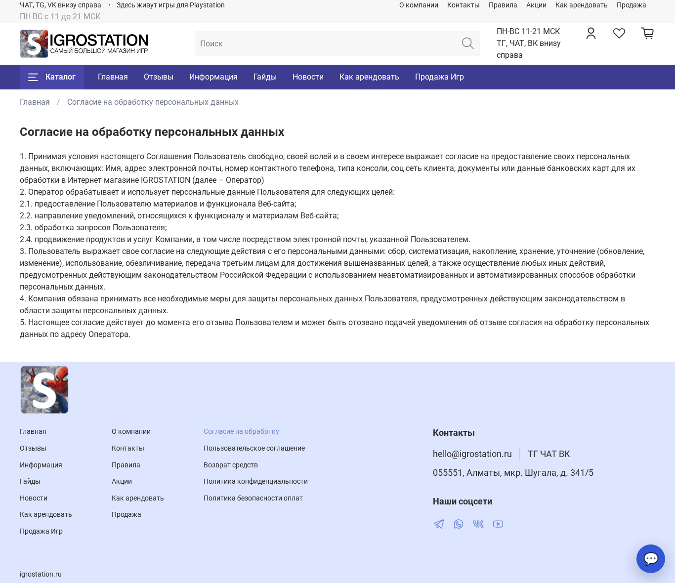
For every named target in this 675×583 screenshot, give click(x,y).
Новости (308, 77)
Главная (113, 77)
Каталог (60, 77)
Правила (503, 5)
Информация (213, 77)
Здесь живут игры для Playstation (171, 5)
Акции (536, 5)
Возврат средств (231, 465)
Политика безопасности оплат (253, 498)
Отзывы (158, 77)
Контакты (463, 5)
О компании (418, 5)
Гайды (265, 77)
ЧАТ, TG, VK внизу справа (60, 5)
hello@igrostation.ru (472, 454)
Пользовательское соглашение (254, 448)
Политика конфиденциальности (256, 481)
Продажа (631, 5)
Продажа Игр (439, 77)
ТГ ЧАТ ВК (549, 454)
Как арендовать (581, 5)
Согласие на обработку (241, 431)
